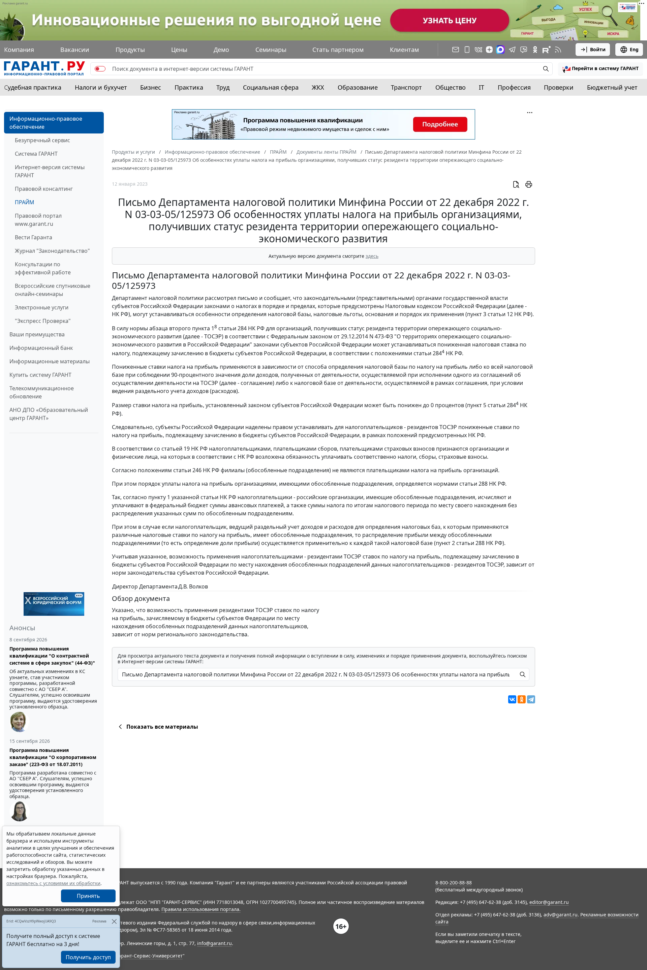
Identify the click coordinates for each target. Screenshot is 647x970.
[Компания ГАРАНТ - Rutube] (547, 50)
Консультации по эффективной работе (43, 268)
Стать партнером (338, 50)
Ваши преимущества (37, 334)
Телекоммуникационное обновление (41, 392)
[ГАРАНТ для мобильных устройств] (467, 50)
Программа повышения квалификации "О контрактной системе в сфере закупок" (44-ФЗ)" (52, 655)
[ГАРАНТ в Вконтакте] (478, 50)
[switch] (100, 68)
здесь (372, 256)
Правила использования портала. (201, 909)
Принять (88, 896)
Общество (450, 87)
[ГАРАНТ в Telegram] (512, 50)
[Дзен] (489, 49)
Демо (221, 50)
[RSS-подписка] (558, 50)
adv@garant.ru (561, 914)
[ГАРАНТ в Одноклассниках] (535, 50)
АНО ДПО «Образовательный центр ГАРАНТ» (48, 414)
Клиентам (404, 50)
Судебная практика (32, 87)
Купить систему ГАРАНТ (40, 374)
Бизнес (150, 87)
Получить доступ (88, 957)
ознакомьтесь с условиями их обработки (53, 883)
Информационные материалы (49, 361)
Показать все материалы (162, 726)
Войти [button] (598, 49)
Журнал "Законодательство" (52, 250)
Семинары (270, 50)
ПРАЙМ (24, 202)
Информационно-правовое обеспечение (45, 122)
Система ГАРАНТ (36, 153)
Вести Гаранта (33, 237)
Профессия (514, 87)
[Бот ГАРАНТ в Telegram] (524, 50)
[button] (600, 68)
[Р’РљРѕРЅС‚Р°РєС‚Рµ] (512, 699)
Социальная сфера (271, 87)
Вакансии (74, 50)
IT (481, 87)
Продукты (130, 50)
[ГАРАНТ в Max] (500, 49)
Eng (634, 49)
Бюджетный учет (612, 87)
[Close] (114, 921)
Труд (222, 87)
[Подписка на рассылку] (456, 50)
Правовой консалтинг (44, 188)
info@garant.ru (214, 943)
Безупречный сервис (42, 140)
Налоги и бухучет (101, 87)
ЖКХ (318, 87)
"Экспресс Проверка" (43, 321)
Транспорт (406, 87)
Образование (358, 87)
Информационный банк (41, 348)
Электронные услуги (41, 307)
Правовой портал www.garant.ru (38, 220)
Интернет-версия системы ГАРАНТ (50, 171)
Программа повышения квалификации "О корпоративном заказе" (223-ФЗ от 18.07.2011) (52, 757)
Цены (179, 50)
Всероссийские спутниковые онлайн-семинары (52, 290)
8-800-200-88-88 (453, 882)
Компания (19, 50)
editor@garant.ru (549, 902)
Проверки (559, 87)
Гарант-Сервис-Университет (149, 955)
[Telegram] (531, 699)
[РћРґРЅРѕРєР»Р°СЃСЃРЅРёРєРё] (522, 699)
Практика (189, 87)
